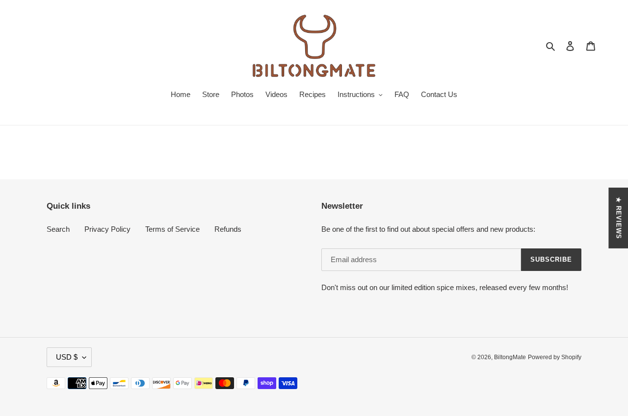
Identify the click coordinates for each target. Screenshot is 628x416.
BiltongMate (510, 357)
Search (58, 229)
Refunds (227, 229)
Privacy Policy (107, 229)
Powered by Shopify (554, 357)
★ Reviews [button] (618, 217)
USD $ (67, 357)
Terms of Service (172, 229)
